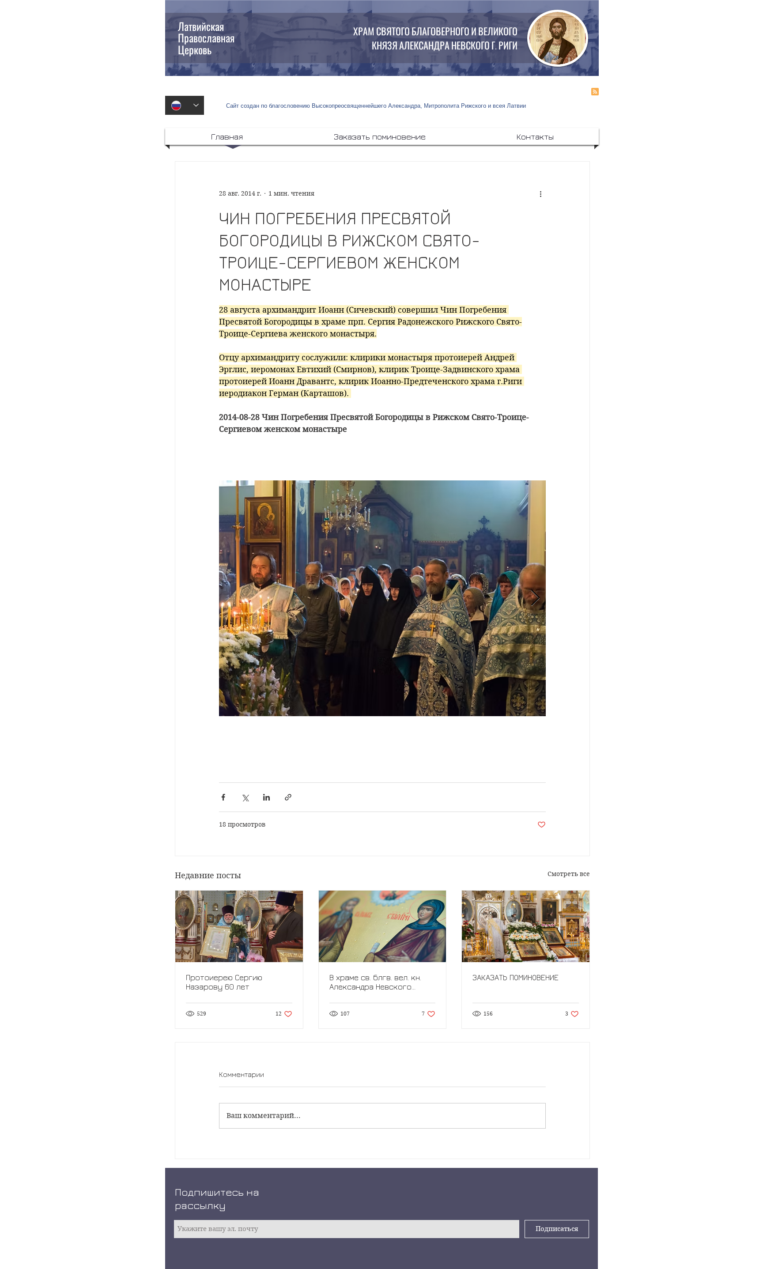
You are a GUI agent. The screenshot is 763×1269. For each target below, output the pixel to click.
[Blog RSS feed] (595, 92)
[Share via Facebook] (223, 797)
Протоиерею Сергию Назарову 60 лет (224, 982)
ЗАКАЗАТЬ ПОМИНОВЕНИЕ (515, 977)
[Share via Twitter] (245, 797)
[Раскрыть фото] (395, 598)
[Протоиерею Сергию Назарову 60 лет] (239, 926)
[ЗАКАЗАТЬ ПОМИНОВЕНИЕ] (525, 926)
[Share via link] (288, 797)
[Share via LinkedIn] (266, 797)
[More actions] (540, 193)
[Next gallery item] (535, 598)
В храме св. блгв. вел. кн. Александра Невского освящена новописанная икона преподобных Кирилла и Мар (375, 982)
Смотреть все (569, 874)
